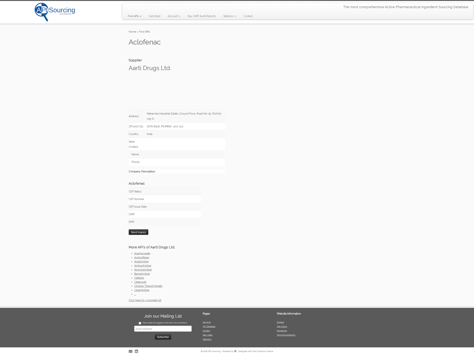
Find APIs (134, 16)
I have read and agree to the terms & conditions (164, 323)
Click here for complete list (145, 300)
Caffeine (139, 277)
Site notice (282, 326)
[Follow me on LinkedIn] (138, 351)
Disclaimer (282, 331)
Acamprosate (142, 253)
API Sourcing (214, 351)
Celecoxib (140, 281)
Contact (248, 16)
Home (132, 31)
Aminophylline (143, 269)
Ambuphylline (142, 265)
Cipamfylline (141, 290)
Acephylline (141, 261)
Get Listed (207, 335)
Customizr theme (264, 351)
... (135, 294)
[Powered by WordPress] (235, 350)
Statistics (228, 16)
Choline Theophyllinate (148, 286)
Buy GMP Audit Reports (202, 16)
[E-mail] (132, 351)
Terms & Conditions (286, 335)
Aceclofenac (141, 257)
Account (173, 16)
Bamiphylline (142, 273)
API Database (209, 326)
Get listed (154, 16)
